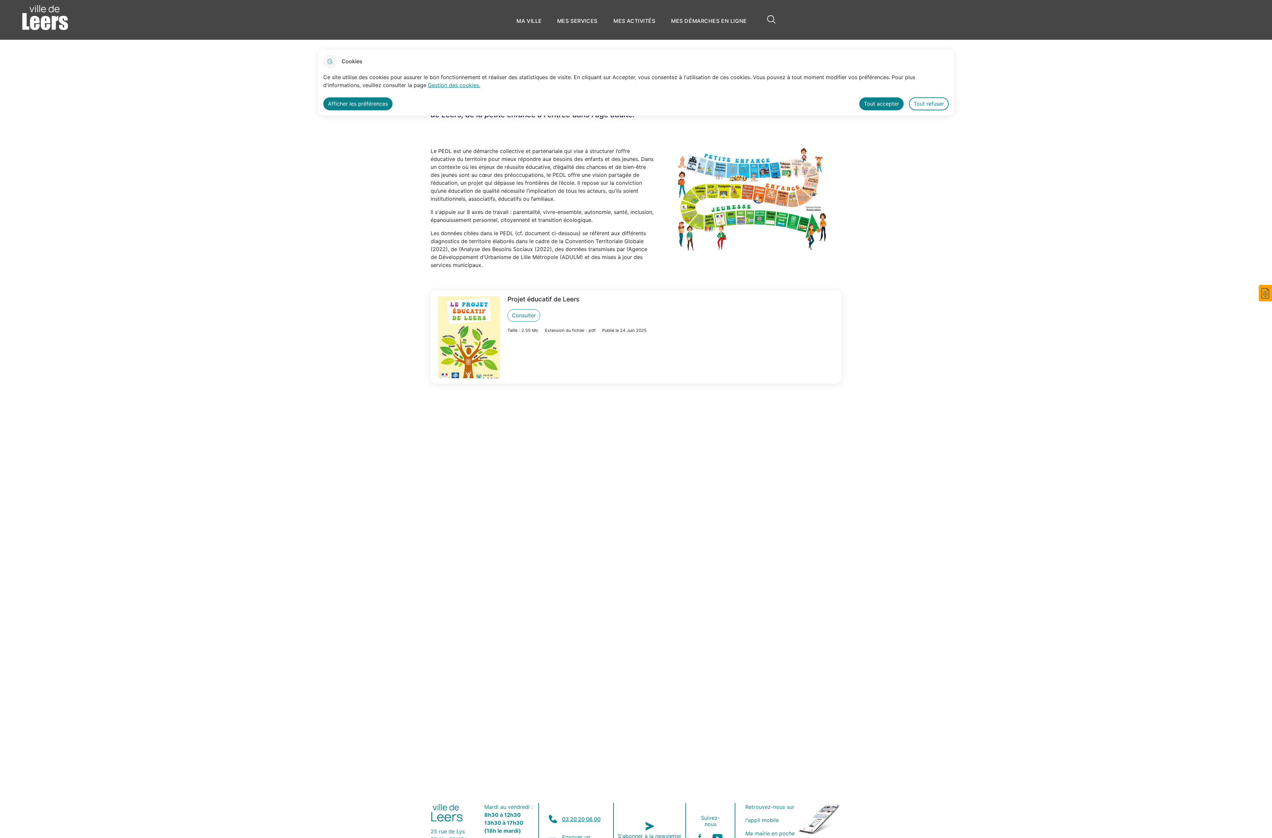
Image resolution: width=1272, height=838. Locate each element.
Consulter (524, 315)
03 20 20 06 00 (581, 819)
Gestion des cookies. (454, 85)
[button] (1265, 293)
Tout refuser (929, 103)
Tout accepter (881, 103)
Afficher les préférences (358, 103)
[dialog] (636, 83)
